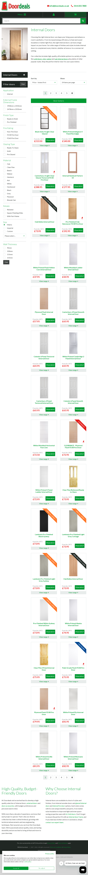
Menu (25, 15)
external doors (32, 803)
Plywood (10, 197)
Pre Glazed (11, 154)
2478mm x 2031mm (14, 109)
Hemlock (10, 177)
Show (62, 78)
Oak (8, 164)
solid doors (38, 59)
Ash (8, 180)
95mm (9, 248)
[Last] (72, 93)
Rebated (10, 210)
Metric (9, 225)
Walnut (9, 174)
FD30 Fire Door (13, 135)
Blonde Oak (11, 200)
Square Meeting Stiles (15, 213)
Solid (9, 151)
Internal (10, 94)
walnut (48, 59)
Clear (23, 84)
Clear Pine (10, 167)
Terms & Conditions (56, 847)
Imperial (10, 228)
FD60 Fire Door (13, 138)
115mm (10, 254)
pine (44, 59)
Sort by (34, 78)
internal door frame (76, 817)
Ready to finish (12, 119)
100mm (10, 251)
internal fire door (58, 806)
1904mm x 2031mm (14, 106)
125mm (10, 258)
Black (9, 190)
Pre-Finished (11, 122)
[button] (15, 75)
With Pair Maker (13, 216)
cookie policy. (27, 861)
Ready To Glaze (12, 148)
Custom (10, 231)
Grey (9, 193)
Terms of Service (63, 843)
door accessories (8, 806)
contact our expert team (54, 822)
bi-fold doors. (71, 814)
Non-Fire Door (12, 132)
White (9, 184)
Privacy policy (49, 854)
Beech (9, 170)
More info (49, 140)
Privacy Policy (51, 843)
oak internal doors (61, 59)
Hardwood (11, 187)
